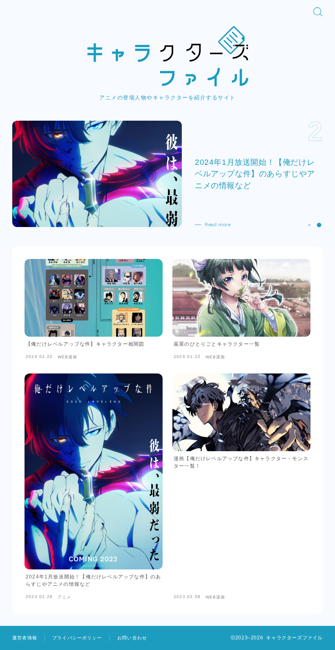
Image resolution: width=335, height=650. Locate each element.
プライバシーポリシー (77, 637)
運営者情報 (24, 637)
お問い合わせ (132, 637)
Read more (217, 224)
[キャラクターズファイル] (167, 56)
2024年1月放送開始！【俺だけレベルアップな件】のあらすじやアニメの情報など (255, 173)
